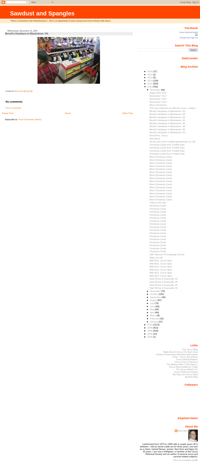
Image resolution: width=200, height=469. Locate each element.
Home (68, 113)
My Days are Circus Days (185, 374)
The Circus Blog (190, 349)
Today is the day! (158, 202)
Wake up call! (156, 257)
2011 (150, 86)
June (152, 306)
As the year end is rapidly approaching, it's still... (173, 141)
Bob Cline (183, 431)
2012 (150, 83)
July (152, 303)
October (154, 294)
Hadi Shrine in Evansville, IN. (164, 279)
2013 (150, 80)
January (154, 321)
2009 (150, 327)
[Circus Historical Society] (196, 35)
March (153, 315)
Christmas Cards (158, 205)
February (155, 318)
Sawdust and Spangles (42, 13)
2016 (150, 71)
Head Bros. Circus (159, 135)
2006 (150, 334)
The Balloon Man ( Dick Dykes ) (182, 364)
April (152, 312)
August (154, 300)
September (156, 297)
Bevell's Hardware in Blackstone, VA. (168, 111)
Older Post (127, 113)
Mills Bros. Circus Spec (161, 260)
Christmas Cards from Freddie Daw (167, 144)
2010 (150, 324)
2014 (150, 77)
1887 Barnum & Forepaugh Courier (167, 254)
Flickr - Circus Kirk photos (185, 357)
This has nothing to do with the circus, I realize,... (174, 108)
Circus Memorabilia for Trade (183, 367)
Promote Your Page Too (189, 38)
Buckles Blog (191, 377)
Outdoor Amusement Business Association (177, 354)
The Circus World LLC (187, 369)
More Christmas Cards (161, 157)
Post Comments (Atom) (30, 119)
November (155, 291)
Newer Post (8, 113)
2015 (150, 74)
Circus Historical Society (188, 32)
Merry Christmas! (158, 105)
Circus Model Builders (187, 359)
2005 (150, 337)
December (155, 90)
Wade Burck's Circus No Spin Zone (180, 352)
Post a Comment (13, 108)
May (152, 309)
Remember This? (158, 96)
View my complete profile (185, 460)
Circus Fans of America (186, 362)
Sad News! (155, 138)
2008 (150, 330)
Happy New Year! (158, 93)
